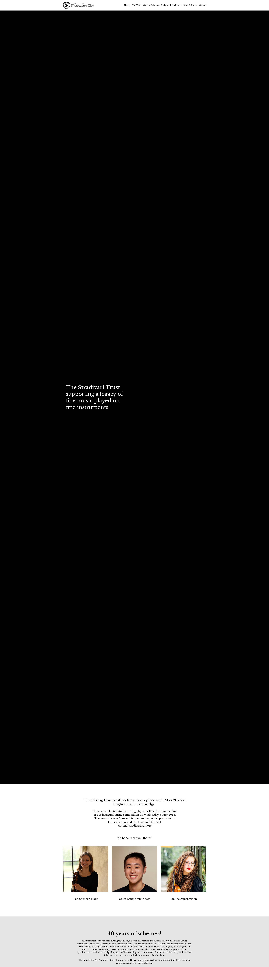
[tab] (132, 781)
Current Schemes (151, 5)
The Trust (136, 5)
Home (127, 5)
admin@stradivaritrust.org (135, 825)
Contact (202, 5)
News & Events (190, 5)
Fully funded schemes (171, 5)
